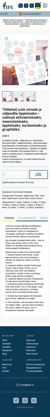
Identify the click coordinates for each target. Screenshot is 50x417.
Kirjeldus (9, 217)
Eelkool (26, 202)
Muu (37, 195)
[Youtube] (34, 400)
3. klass (42, 202)
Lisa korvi (38, 174)
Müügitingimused (33, 368)
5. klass (13, 205)
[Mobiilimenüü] (45, 6)
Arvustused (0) (27, 217)
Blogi (4, 354)
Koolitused (31, 347)
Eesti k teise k (17, 20)
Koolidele (6, 347)
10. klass (12, 207)
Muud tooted (32, 354)
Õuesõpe (18, 195)
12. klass (30, 207)
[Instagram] (25, 400)
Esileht (6, 20)
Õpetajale (6, 343)
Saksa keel (12, 198)
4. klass (5, 205)
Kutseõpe (39, 207)
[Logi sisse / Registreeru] (31, 5)
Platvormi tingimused (35, 364)
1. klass (18, 202)
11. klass (21, 207)
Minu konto (7, 364)
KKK (4, 368)
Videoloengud (32, 343)
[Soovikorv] (26, 5)
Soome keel (23, 198)
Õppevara (30, 340)
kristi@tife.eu (27, 385)
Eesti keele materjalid (22, 192)
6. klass (21, 205)
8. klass (37, 205)
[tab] (9, 218)
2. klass (34, 202)
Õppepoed (7, 350)
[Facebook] (16, 400)
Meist (4, 340)
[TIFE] (7, 8)
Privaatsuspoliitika (34, 371)
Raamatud (30, 350)
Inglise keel (29, 195)
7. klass (29, 205)
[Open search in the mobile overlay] (20, 5)
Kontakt (5, 371)
